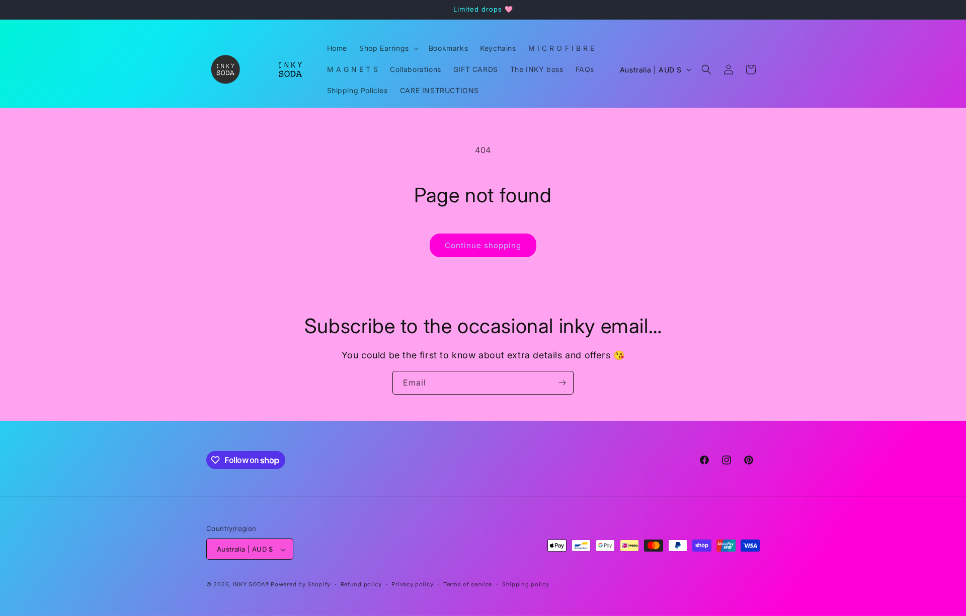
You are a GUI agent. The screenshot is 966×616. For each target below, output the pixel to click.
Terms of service (467, 584)
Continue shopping (483, 245)
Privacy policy (412, 584)
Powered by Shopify (301, 584)
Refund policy (361, 584)
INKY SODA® (251, 584)
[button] (388, 48)
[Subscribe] (562, 383)
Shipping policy (525, 584)
